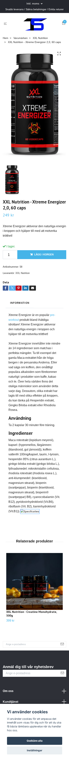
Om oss (8, 691)
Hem (5, 38)
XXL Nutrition (40, 38)
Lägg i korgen (44, 254)
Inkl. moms (33, 3)
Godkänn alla (35, 740)
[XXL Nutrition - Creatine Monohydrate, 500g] (34, 581)
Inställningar (34, 750)
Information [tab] (19, 303)
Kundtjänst (10, 701)
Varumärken (20, 38)
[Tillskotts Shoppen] (35, 23)
